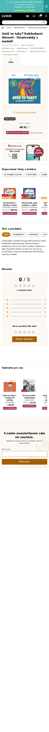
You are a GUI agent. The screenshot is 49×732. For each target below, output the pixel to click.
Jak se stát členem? (36, 132)
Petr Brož (15, 207)
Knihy (9, 27)
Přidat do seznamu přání (26, 112)
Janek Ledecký (29, 400)
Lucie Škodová (29, 45)
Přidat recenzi (24, 339)
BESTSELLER (26, 198)
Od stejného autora (12, 174)
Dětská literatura (19, 27)
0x (17, 45)
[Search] (44, 22)
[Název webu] (7, 16)
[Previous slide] (7, 88)
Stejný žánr (31, 174)
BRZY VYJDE (7, 198)
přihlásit (24, 462)
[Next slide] (41, 88)
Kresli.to (12, 48)
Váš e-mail (6, 449)
